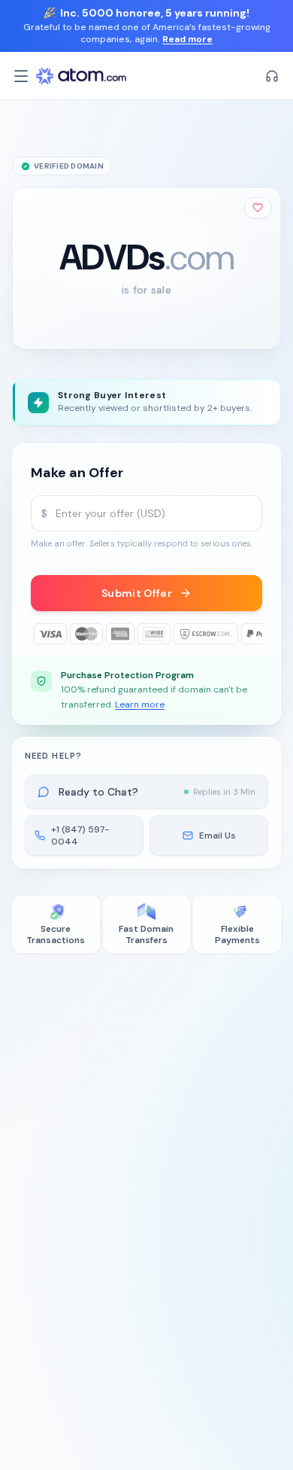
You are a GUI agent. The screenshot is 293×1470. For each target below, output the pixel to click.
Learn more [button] (140, 704)
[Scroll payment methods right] (251, 633)
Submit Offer (136, 593)
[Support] (271, 76)
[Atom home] (81, 76)
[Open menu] (21, 76)
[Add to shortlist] (257, 207)
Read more (187, 39)
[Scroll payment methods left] (41, 633)
